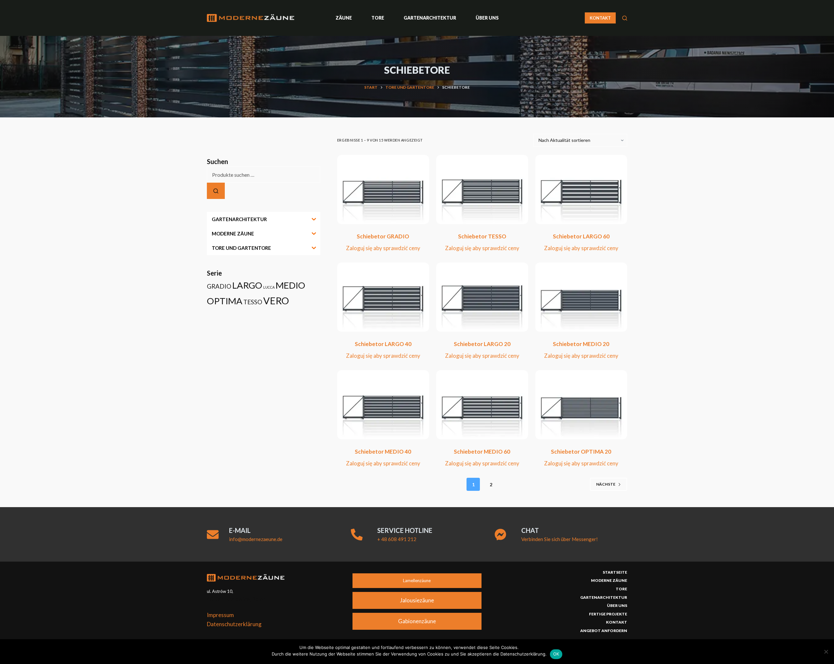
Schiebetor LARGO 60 (581, 236)
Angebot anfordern (603, 630)
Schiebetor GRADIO (383, 236)
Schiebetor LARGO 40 (383, 343)
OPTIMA (224, 300)
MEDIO (290, 285)
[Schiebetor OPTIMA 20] (581, 404)
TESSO (252, 302)
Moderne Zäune (609, 580)
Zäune (344, 18)
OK (556, 653)
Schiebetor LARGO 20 (482, 343)
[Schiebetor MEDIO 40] (383, 404)
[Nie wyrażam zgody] (826, 651)
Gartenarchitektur (430, 18)
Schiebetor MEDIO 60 (482, 451)
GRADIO (219, 286)
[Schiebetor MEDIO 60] (482, 404)
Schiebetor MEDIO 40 (383, 451)
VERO (276, 300)
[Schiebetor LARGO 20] (482, 297)
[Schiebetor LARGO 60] (581, 189)
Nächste (605, 484)
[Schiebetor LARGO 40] (383, 297)
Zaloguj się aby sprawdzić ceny (383, 248)
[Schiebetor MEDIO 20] (581, 297)
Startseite (615, 572)
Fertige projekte (608, 613)
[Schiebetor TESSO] (482, 189)
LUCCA (269, 287)
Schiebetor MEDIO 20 (581, 343)
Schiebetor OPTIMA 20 (581, 451)
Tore (377, 18)
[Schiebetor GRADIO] (383, 189)
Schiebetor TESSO (482, 236)
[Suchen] (624, 18)
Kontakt (616, 622)
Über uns (487, 18)
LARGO (247, 285)
